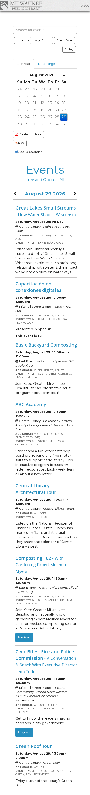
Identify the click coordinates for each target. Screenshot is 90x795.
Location (23, 40)
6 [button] (50, 96)
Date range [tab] (46, 64)
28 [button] (34, 89)
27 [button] (27, 89)
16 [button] (19, 110)
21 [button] (57, 110)
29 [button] (42, 89)
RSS (21, 143)
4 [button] (34, 96)
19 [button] (42, 110)
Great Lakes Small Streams (45, 210)
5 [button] (42, 96)
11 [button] (34, 103)
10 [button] (27, 103)
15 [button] (64, 103)
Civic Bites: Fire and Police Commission (46, 661)
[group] (45, 100)
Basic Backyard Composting (46, 345)
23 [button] (19, 117)
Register (24, 637)
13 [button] (50, 103)
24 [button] (27, 117)
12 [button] (42, 103)
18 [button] (34, 110)
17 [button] (27, 110)
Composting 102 (40, 564)
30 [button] (50, 89)
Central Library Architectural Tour (35, 488)
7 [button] (57, 96)
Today (69, 49)
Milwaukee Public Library (21, 5)
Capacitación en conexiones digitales (38, 286)
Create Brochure (30, 134)
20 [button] (50, 110)
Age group (43, 40)
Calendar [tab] (23, 64)
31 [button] (57, 89)
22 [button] (64, 110)
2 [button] (19, 96)
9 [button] (19, 103)
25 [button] (34, 117)
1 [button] (64, 89)
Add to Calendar (30, 152)
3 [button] (27, 96)
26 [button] (20, 89)
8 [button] (64, 96)
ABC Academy (30, 404)
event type (64, 40)
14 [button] (57, 103)
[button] (15, 193)
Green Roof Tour (33, 746)
